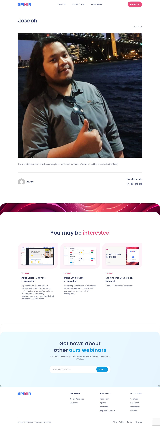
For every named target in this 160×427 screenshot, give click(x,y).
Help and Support (107, 410)
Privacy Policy (118, 422)
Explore (61, 4)
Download (134, 4)
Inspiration (96, 4)
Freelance (74, 403)
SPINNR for (77, 4)
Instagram (135, 407)
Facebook (134, 403)
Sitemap (139, 422)
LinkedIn (133, 410)
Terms (129, 422)
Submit (102, 369)
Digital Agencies (77, 399)
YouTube (134, 399)
